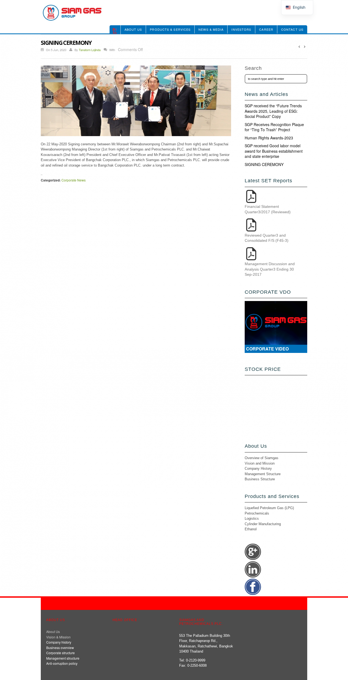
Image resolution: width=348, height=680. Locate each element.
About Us (133, 29)
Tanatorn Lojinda (90, 50)
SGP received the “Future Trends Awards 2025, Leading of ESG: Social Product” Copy (273, 111)
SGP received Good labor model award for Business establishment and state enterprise (274, 151)
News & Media (210, 29)
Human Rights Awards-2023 (269, 137)
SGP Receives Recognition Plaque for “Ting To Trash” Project (274, 127)
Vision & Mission (58, 637)
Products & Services (170, 29)
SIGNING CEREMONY (264, 164)
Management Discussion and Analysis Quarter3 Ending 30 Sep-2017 (270, 269)
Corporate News (73, 180)
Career (266, 29)
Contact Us (292, 29)
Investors (241, 29)
